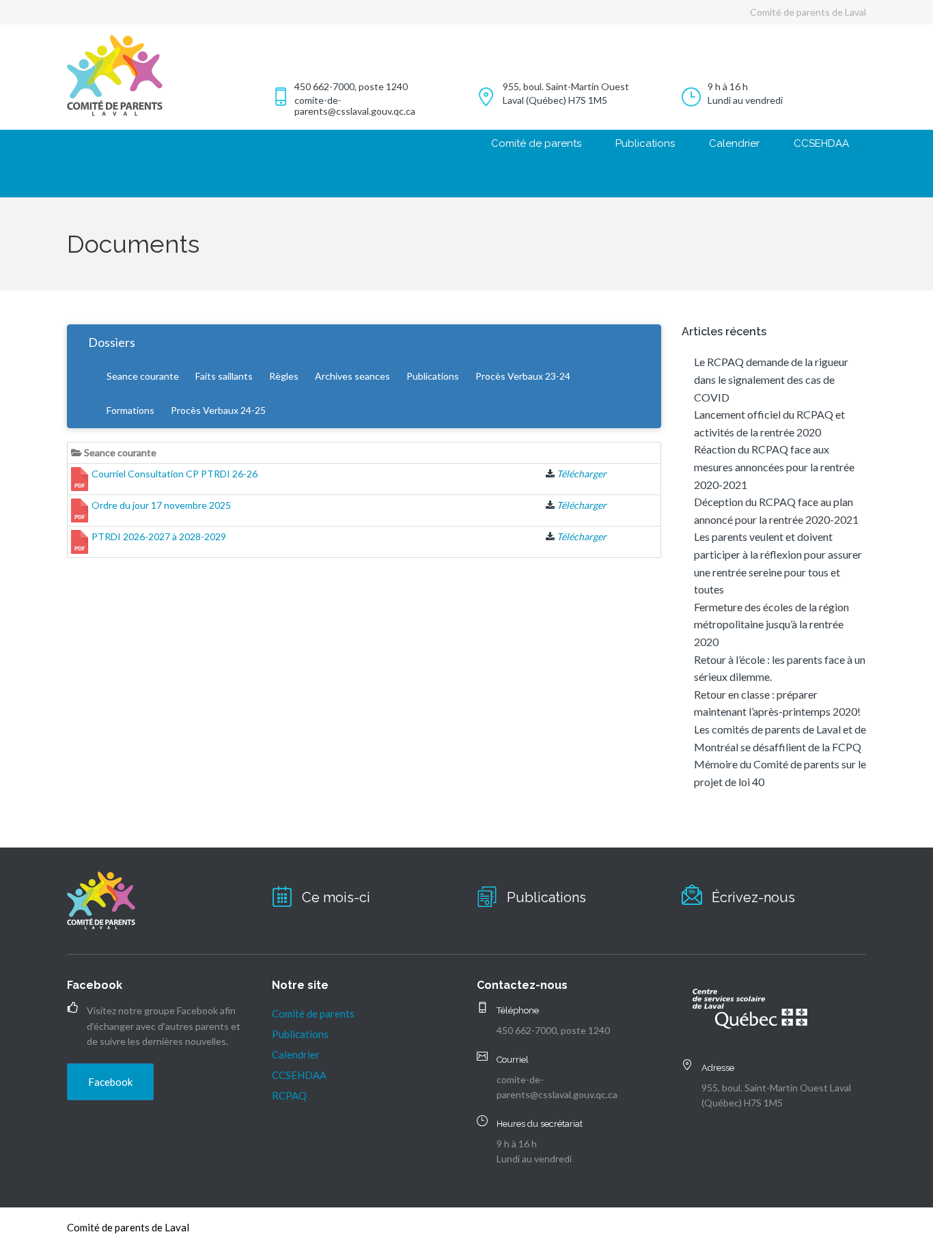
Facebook (110, 1082)
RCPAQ (289, 1095)
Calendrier (734, 143)
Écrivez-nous (753, 897)
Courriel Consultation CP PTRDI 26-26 (174, 473)
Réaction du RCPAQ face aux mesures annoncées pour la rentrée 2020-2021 (774, 466)
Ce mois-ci (336, 897)
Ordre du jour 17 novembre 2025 (161, 505)
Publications (645, 143)
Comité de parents (536, 143)
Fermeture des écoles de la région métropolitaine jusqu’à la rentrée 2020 (771, 624)
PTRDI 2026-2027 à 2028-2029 (159, 536)
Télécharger (582, 473)
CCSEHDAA (821, 143)
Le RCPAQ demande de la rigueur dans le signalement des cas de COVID (771, 379)
